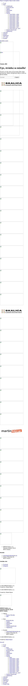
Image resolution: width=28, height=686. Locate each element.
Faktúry (8, 13)
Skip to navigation (4, 0)
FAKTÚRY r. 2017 (14, 27)
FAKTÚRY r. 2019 (14, 24)
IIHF (7, 616)
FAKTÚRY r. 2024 (14, 17)
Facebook (5, 564)
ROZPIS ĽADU (4, 41)
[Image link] (6, 605)
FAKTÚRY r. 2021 (14, 21)
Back (7, 647)
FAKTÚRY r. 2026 (14, 14)
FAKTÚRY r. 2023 (14, 18)
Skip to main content (14, 0)
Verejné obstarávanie (11, 30)
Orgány (8, 9)
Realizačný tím (10, 7)
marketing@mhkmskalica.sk (10, 555)
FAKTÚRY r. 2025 (14, 16)
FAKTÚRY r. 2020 (14, 23)
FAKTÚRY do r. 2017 (14, 28)
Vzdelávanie (9, 6)
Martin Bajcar (9, 639)
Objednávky (9, 31)
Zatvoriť (2, 642)
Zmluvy (8, 11)
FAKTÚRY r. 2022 (14, 20)
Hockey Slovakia (10, 615)
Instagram (5, 566)
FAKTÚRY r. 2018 (14, 25)
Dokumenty (9, 10)
